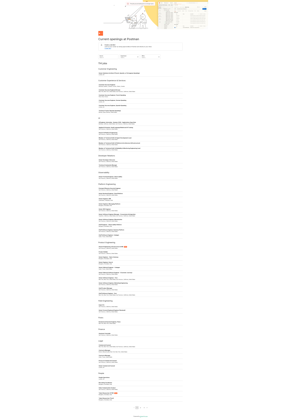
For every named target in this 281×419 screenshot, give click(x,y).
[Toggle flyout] (138, 57)
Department (123, 55)
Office (143, 55)
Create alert (108, 48)
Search (101, 55)
